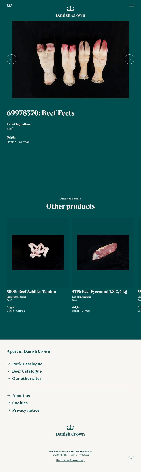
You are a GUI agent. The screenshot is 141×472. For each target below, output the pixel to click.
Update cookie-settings (70, 460)
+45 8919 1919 (59, 455)
